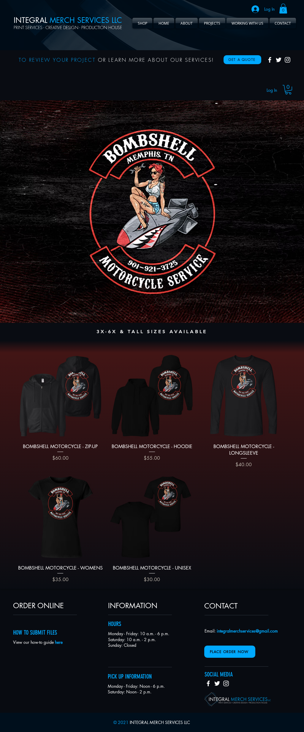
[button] (283, 8)
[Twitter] (278, 60)
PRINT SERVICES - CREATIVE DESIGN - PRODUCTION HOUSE (68, 27)
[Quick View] (60, 396)
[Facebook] (269, 60)
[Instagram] (287, 60)
